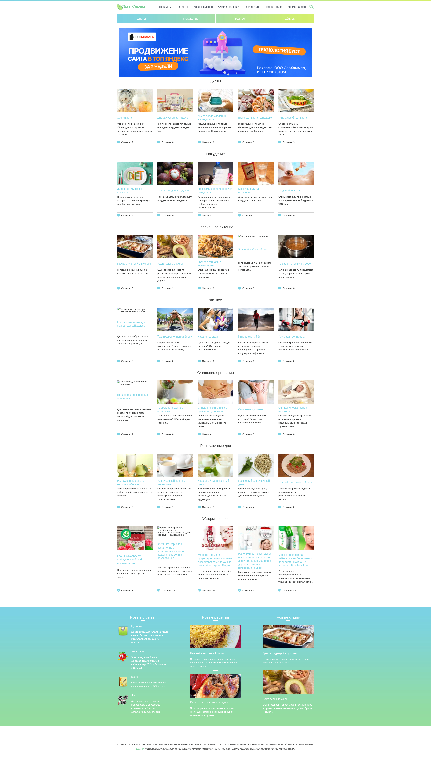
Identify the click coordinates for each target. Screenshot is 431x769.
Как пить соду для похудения (249, 190)
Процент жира (274, 6)
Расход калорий (203, 6)
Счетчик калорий (228, 6)
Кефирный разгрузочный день (213, 482)
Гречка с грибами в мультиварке (209, 264)
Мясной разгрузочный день (295, 482)
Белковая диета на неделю (255, 117)
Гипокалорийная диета (292, 117)
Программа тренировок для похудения (215, 190)
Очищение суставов (250, 409)
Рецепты (182, 6)
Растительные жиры (170, 263)
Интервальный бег (250, 336)
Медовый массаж (289, 190)
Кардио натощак (208, 336)
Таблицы (289, 18)
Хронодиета (124, 117)
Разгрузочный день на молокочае (171, 482)
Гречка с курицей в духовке (134, 263)
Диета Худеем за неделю (172, 117)
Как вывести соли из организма (170, 409)
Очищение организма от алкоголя (293, 409)
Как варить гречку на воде (294, 263)
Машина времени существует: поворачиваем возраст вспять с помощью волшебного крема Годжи (215, 560)
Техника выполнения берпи (174, 336)
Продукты (165, 6)
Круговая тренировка (291, 336)
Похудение (190, 18)
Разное (240, 18)
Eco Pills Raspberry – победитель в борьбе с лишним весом (131, 560)
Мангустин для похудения (173, 190)
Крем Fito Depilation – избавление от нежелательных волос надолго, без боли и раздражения (171, 551)
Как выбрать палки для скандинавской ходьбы (131, 324)
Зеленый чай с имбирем (253, 249)
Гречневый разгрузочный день (254, 482)
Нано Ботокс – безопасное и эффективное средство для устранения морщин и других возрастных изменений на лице (255, 560)
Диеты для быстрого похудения (129, 190)
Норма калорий (297, 6)
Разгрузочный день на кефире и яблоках (131, 482)
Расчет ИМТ (251, 6)
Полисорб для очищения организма (132, 396)
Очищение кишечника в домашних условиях (212, 409)
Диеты (141, 18)
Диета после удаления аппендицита (212, 118)
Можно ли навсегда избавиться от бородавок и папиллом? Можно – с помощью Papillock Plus (295, 560)
